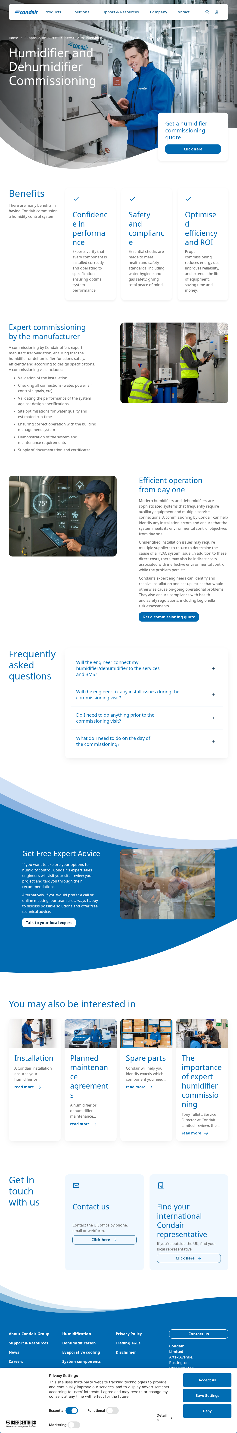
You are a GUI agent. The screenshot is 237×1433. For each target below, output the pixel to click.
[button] (147, 668)
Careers (16, 1361)
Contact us (198, 1333)
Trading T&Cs (128, 1343)
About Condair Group (29, 1333)
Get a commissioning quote (169, 616)
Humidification (76, 1333)
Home (13, 38)
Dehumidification (79, 1343)
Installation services (124, 38)
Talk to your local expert (49, 922)
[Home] (26, 12)
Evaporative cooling (81, 1352)
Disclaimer (126, 1352)
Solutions (80, 12)
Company (158, 12)
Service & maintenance (83, 38)
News (14, 1352)
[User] (216, 12)
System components (81, 1361)
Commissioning (159, 38)
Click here (193, 149)
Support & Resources (119, 12)
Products (53, 12)
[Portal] (207, 12)
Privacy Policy (129, 1333)
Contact (182, 12)
